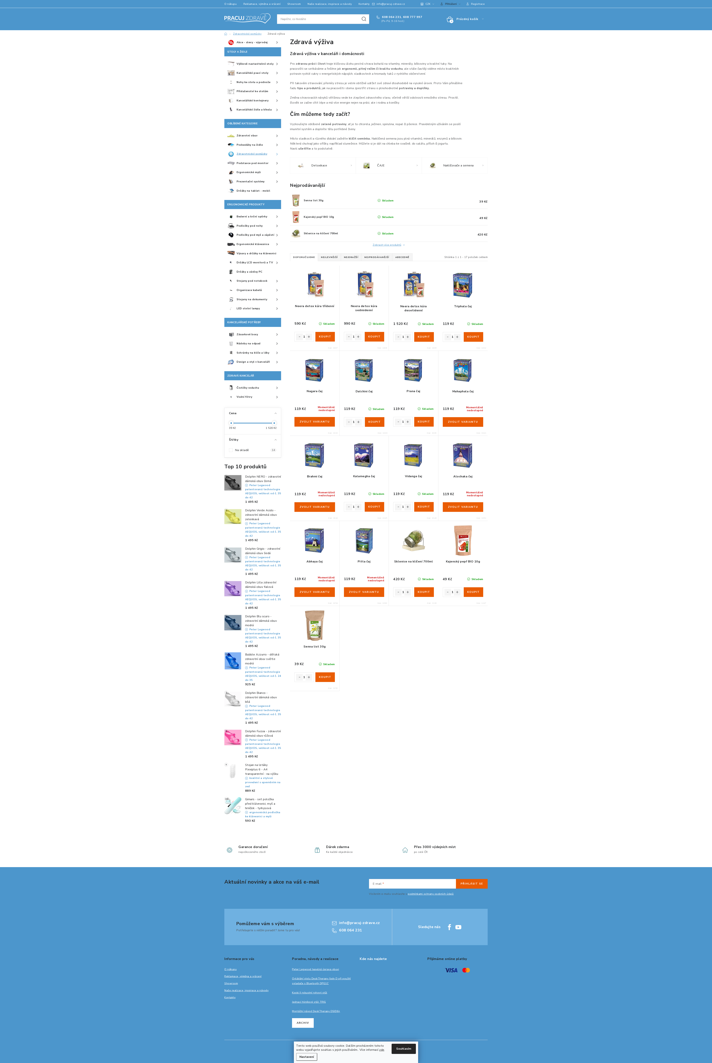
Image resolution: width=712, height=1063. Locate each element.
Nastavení (306, 1057)
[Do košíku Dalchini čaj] (374, 422)
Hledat (364, 19)
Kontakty (364, 4)
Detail (314, 422)
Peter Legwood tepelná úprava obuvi (315, 969)
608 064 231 (391, 17)
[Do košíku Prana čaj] (424, 422)
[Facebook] (449, 927)
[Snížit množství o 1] (299, 337)
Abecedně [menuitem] (402, 257)
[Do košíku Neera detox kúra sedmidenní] (374, 337)
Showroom (294, 4)
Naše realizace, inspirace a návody (330, 4)
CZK (428, 4)
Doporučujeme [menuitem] (304, 257)
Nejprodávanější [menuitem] (376, 257)
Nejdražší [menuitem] (351, 257)
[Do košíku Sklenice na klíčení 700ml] (424, 592)
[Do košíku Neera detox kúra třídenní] (325, 337)
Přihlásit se (472, 883)
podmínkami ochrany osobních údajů (431, 894)
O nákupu (230, 4)
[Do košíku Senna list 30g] (325, 677)
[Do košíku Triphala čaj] (473, 337)
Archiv (303, 1023)
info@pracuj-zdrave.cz (391, 4)
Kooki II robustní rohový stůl (309, 992)
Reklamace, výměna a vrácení (262, 4)
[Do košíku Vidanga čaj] (424, 507)
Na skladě (255, 450)
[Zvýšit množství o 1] (309, 337)
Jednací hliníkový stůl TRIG (309, 1002)
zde (381, 1050)
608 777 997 (412, 17)
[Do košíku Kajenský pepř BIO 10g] (473, 592)
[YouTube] (458, 927)
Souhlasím (403, 1049)
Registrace (478, 4)
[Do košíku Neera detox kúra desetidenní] (424, 337)
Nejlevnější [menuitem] (329, 257)
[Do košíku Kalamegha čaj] (374, 507)
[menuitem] (252, 42)
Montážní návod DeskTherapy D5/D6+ (316, 1011)
